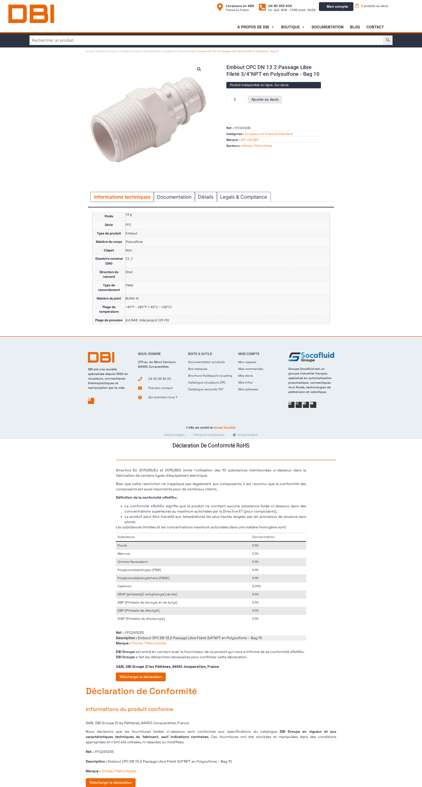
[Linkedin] (91, 401)
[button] (199, 69)
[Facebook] (306, 405)
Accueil (89, 51)
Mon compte (337, 6)
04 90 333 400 (280, 6)
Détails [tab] (206, 197)
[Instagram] (299, 405)
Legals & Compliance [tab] (243, 197)
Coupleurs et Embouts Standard (180, 51)
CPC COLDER (249, 140)
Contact (375, 26)
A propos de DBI (253, 26)
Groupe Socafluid (224, 427)
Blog (355, 26)
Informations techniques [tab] (122, 197)
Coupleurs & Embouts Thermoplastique (140, 51)
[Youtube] (313, 405)
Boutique (290, 26)
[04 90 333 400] (262, 7)
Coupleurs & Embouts (107, 51)
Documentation (327, 26)
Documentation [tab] (174, 197)
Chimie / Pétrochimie (257, 146)
